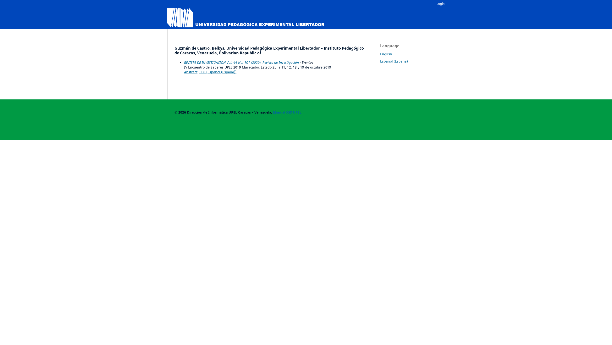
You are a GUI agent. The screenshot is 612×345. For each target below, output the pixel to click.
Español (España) (394, 61)
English (386, 54)
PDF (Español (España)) (217, 72)
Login (441, 3)
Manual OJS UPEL (287, 112)
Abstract (190, 72)
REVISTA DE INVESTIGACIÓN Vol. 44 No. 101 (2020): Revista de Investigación (242, 62)
